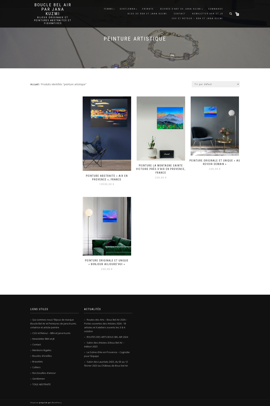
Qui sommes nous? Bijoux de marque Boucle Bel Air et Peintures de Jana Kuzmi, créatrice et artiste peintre (53, 323)
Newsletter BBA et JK (207, 13)
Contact (180, 13)
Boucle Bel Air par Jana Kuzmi (52, 9)
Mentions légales (41, 350)
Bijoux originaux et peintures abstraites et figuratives (52, 20)
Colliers (36, 367)
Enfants (148, 9)
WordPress (56, 402)
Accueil (34, 84)
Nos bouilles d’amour (44, 373)
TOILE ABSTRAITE (41, 384)
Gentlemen (38, 378)
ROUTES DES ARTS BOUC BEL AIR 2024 (107, 337)
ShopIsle (34, 402)
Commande (215, 9)
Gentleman (128, 9)
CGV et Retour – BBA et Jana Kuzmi (197, 18)
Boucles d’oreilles (42, 356)
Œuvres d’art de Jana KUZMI (180, 9)
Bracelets (37, 361)
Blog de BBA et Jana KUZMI (147, 13)
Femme (108, 9)
